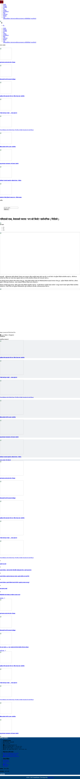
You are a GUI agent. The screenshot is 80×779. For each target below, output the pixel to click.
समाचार (5, 6)
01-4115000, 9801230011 (10, 754)
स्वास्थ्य (14, 18)
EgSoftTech (51, 777)
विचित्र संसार (10, 18)
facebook (6, 760)
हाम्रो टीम (2, 774)
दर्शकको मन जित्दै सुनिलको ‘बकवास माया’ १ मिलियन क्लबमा (11, 197)
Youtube (6, 764)
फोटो (35, 18)
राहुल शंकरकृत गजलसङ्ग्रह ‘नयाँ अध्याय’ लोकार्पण (9, 163)
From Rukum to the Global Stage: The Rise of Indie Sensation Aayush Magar (17, 129)
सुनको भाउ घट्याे (3, 563)
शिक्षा (4, 13)
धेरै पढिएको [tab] (8, 460)
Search (7, 209)
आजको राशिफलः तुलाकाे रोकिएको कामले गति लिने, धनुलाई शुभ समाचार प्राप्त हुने (14, 582)
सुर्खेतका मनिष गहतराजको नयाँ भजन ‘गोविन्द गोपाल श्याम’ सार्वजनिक (12, 96)
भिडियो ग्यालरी (30, 18)
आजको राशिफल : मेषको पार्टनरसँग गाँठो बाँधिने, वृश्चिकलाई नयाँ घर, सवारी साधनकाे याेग (15, 570)
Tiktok (6, 766)
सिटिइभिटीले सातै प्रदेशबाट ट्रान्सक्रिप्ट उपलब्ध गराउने (10, 594)
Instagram (6, 761)
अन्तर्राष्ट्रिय (6, 11)
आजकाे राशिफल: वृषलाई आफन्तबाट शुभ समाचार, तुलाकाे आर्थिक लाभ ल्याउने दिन (14, 576)
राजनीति (5, 7)
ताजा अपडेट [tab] (2, 460)
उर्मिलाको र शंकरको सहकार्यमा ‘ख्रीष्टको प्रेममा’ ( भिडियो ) (10, 180)
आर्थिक (4, 10)
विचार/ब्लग (18, 18)
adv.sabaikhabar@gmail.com (11, 756)
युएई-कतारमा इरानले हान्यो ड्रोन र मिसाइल (7, 62)
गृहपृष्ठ (4, 4)
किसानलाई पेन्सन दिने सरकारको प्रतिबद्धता (7, 79)
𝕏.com (5, 763)
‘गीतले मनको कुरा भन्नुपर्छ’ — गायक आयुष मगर (8, 112)
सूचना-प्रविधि (24, 18)
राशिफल (5, 18)
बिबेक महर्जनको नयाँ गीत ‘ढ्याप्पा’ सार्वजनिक (8, 146)
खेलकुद (4, 15)
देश (4, 8)
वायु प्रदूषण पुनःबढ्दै (3, 588)
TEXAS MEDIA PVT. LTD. (11, 753)
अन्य (4, 17)
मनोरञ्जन (5, 14)
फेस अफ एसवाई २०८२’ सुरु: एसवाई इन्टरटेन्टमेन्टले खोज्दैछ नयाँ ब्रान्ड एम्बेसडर (14, 647)
